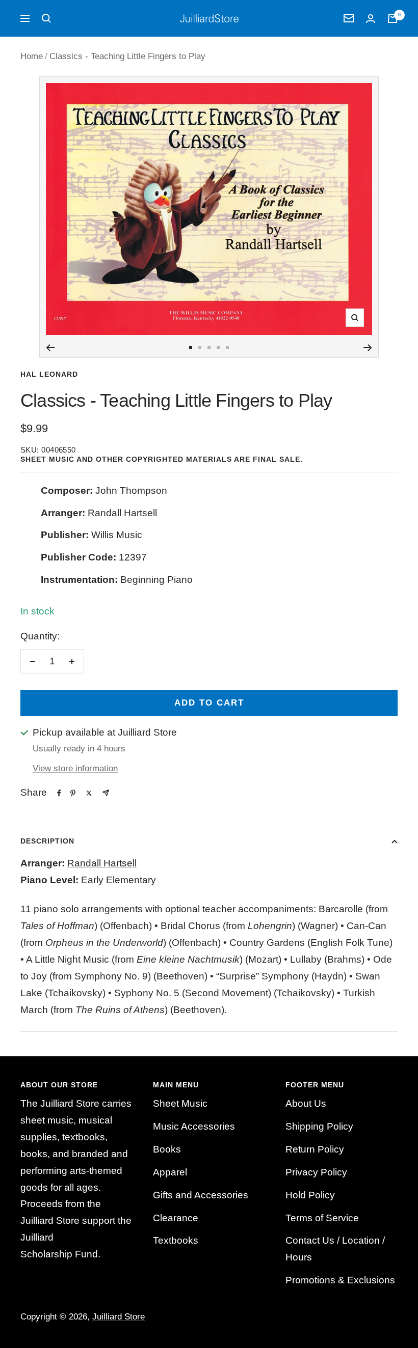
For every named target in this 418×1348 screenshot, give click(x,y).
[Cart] (392, 18)
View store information (75, 768)
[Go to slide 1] (190, 347)
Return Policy (314, 1149)
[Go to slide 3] (209, 347)
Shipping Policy (319, 1126)
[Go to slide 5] (227, 347)
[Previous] (50, 347)
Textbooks (175, 1240)
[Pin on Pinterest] (72, 793)
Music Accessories (194, 1126)
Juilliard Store (118, 1317)
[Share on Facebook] (59, 793)
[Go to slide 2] (199, 347)
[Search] (46, 18)
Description (47, 841)
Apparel (170, 1172)
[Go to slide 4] (218, 347)
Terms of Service (322, 1218)
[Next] (367, 347)
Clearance (175, 1218)
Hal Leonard (49, 374)
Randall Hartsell (102, 863)
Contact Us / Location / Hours (335, 1248)
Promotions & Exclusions (340, 1280)
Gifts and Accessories (200, 1195)
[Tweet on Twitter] (89, 793)
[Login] (370, 18)
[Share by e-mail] (105, 793)
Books (167, 1149)
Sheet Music (180, 1103)
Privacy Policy (316, 1172)
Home (31, 56)
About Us (305, 1103)
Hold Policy (310, 1195)
